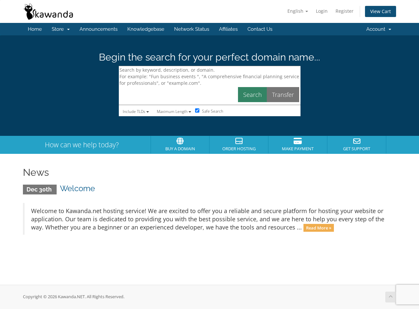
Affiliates (228, 29)
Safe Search (212, 111)
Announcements (99, 29)
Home (35, 29)
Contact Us (259, 29)
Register (345, 11)
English (296, 11)
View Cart (380, 11)
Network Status (191, 29)
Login (322, 11)
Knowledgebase (145, 29)
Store (59, 29)
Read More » (318, 228)
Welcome (77, 188)
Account (377, 29)
